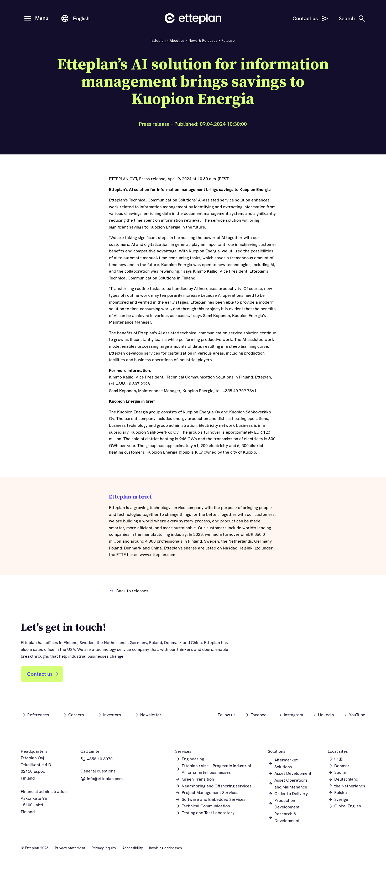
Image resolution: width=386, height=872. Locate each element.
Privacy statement (70, 847)
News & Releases (203, 40)
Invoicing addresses (165, 847)
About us (177, 40)
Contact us (40, 674)
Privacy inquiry (104, 847)
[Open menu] (27, 18)
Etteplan (159, 40)
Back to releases (132, 591)
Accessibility (132, 847)
